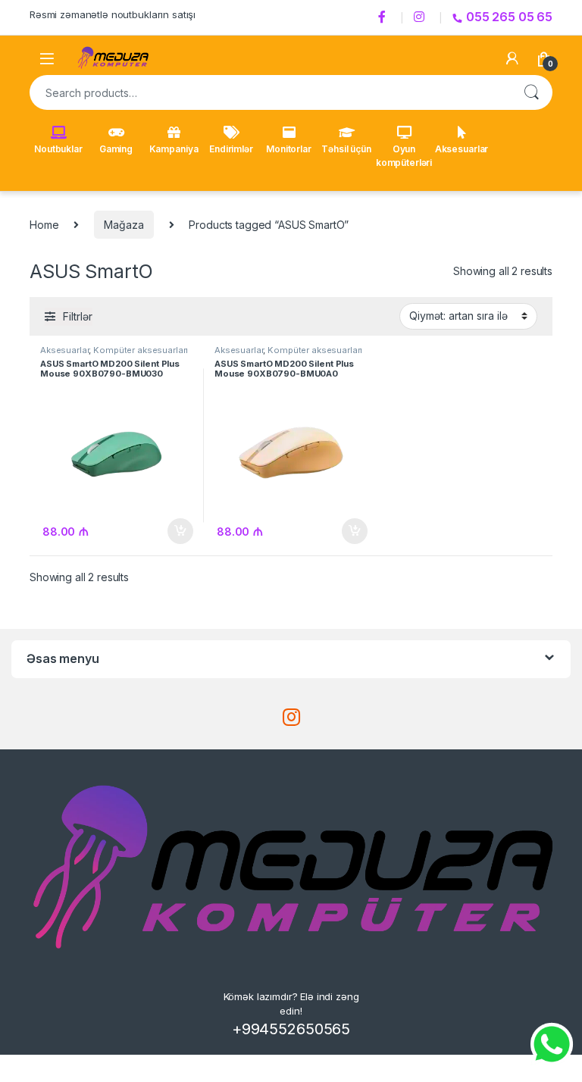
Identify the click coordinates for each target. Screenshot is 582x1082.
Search (531, 92)
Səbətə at (176, 531)
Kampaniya (174, 149)
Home (44, 224)
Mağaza (123, 224)
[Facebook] (384, 17)
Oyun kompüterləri (404, 155)
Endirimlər (231, 149)
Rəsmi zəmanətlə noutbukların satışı (113, 14)
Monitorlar (288, 149)
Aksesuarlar (461, 149)
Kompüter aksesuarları (140, 350)
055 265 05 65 (509, 16)
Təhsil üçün (346, 149)
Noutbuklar (58, 149)
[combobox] (270, 92)
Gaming (116, 149)
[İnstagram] (421, 17)
